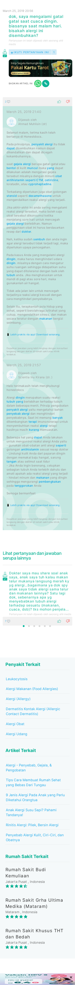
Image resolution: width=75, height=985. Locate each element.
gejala (18, 164)
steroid (12, 196)
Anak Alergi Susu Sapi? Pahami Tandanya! (31, 812)
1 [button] (24, 626)
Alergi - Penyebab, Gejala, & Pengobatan (29, 767)
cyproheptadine (39, 184)
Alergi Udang (16, 734)
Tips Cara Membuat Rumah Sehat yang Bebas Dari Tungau (33, 782)
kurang (34, 429)
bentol (11, 168)
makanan (45, 318)
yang (50, 168)
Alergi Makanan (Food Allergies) (32, 689)
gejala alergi (15, 223)
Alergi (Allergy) (18, 699)
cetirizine (51, 180)
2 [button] (29, 626)
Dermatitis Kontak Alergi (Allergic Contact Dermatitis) (33, 711)
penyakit (37, 144)
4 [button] (39, 626)
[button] (37, 101)
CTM (39, 180)
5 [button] (45, 626)
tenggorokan (24, 485)
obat (58, 176)
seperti (30, 180)
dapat (11, 148)
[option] (37, 598)
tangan (12, 461)
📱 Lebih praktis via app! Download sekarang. (33, 334)
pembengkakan (50, 481)
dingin (11, 259)
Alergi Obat (15, 724)
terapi (33, 421)
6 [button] (50, 626)
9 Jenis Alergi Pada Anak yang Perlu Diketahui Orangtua (35, 797)
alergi (49, 144)
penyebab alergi (18, 413)
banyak (57, 417)
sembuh (39, 239)
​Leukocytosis (16, 679)
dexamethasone (40, 196)
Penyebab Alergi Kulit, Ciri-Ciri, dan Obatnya (35, 837)
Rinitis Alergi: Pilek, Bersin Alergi (32, 825)
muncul (32, 168)
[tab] (37, 313)
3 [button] (34, 626)
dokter (26, 231)
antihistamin (16, 180)
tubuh (11, 275)
